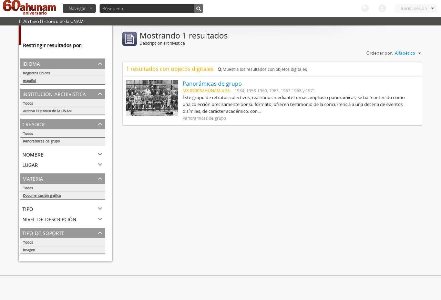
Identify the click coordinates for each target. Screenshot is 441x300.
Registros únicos (36, 73)
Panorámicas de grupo (41, 141)
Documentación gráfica (42, 195)
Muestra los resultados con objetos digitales (264, 69)
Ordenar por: (379, 53)
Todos (28, 103)
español (29, 80)
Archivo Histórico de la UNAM (47, 110)
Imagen (29, 249)
